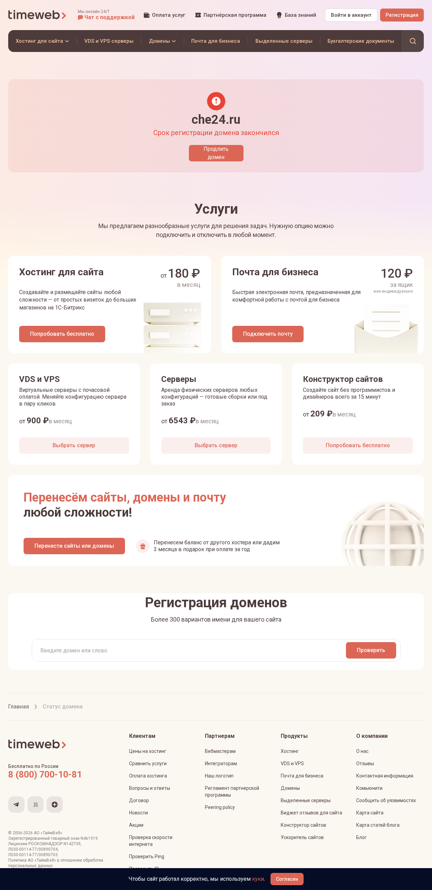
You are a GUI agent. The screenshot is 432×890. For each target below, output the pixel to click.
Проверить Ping (146, 856)
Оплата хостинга (148, 776)
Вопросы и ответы (149, 788)
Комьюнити (369, 788)
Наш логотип (219, 776)
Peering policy (220, 807)
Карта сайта (370, 812)
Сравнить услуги (148, 763)
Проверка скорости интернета (150, 841)
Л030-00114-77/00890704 (33, 849)
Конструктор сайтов (303, 825)
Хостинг (290, 751)
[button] (106, 15)
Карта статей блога (378, 825)
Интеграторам (221, 763)
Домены (290, 788)
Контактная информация (384, 776)
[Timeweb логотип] (37, 15)
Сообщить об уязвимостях (386, 800)
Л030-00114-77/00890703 (33, 854)
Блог (361, 837)
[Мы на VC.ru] (35, 804)
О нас (362, 751)
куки (258, 879)
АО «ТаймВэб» (48, 833)
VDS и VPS (292, 763)
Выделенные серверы (306, 800)
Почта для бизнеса (302, 776)
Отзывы (365, 763)
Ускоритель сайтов (302, 837)
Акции (136, 825)
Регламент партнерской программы (232, 791)
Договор (139, 800)
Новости (138, 812)
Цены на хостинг (147, 751)
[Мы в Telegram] (16, 804)
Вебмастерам (220, 751)
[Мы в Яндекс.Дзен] (54, 804)
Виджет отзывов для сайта (311, 812)
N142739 (72, 843)
